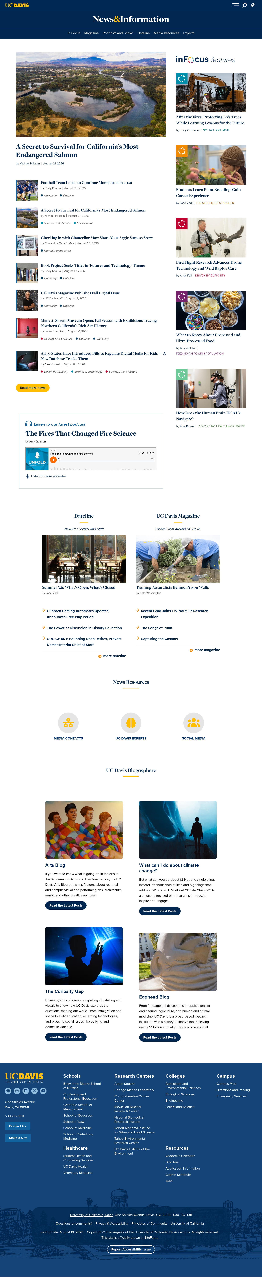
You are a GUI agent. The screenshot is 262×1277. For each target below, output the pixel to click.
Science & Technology (88, 372)
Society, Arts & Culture (58, 339)
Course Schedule (178, 1174)
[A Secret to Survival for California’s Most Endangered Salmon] (27, 209)
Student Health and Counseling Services (78, 1158)
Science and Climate (57, 223)
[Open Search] (245, 5)
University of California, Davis (91, 1214)
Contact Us (17, 1126)
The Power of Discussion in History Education (84, 628)
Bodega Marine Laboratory (134, 1090)
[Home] (24, 1078)
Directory (172, 1162)
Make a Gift (18, 1137)
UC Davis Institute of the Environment (132, 1151)
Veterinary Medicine (78, 1172)
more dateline (114, 655)
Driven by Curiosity (56, 372)
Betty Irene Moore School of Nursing (82, 1085)
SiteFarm (150, 1237)
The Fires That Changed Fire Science (80, 433)
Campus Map (226, 1083)
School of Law (73, 1121)
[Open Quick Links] (253, 5)
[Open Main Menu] (236, 5)
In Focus (74, 33)
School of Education (78, 1115)
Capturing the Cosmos (159, 638)
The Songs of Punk (156, 628)
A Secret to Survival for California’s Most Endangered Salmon (77, 150)
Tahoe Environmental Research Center (130, 1140)
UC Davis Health (75, 1166)
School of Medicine (77, 1128)
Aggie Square (124, 1083)
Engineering (174, 1100)
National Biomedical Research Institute (129, 1119)
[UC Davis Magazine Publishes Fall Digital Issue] (27, 292)
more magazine (207, 649)
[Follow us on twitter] (34, 1091)
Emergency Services (232, 1096)
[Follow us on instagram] (17, 1091)
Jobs (169, 1181)
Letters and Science (179, 1106)
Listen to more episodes (48, 476)
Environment (85, 223)
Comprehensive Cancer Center (131, 1098)
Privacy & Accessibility (111, 1223)
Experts (188, 33)
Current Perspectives (57, 251)
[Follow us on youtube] (43, 1091)
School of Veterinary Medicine (78, 1136)
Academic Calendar (180, 1155)
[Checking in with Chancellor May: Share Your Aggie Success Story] (27, 237)
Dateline (144, 33)
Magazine (91, 33)
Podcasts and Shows (118, 33)
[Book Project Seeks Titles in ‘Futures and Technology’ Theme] (27, 264)
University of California (187, 1223)
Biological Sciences (179, 1094)
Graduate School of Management (77, 1106)
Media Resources (166, 33)
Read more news (33, 387)
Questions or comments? (74, 1223)
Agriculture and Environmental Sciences (183, 1085)
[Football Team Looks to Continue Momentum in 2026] (27, 182)
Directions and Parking (233, 1090)
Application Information (182, 1168)
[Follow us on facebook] (8, 1091)
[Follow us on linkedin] (25, 1091)
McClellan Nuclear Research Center (127, 1108)
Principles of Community (149, 1223)
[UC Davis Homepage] (17, 5)
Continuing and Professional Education (80, 1096)
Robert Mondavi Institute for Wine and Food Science (134, 1130)
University (50, 195)
